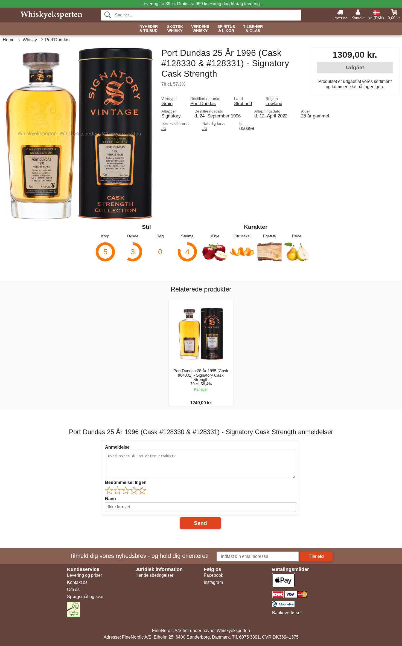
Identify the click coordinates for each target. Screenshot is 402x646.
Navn (110, 498)
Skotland (243, 103)
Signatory (171, 116)
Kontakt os (77, 582)
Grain (167, 103)
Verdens (200, 28)
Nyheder (148, 28)
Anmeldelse (117, 447)
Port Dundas (203, 103)
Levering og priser (84, 575)
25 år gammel (315, 116)
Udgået (355, 67)
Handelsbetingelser (154, 575)
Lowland (274, 103)
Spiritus (226, 28)
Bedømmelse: (126, 482)
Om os (73, 589)
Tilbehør (253, 28)
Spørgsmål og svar (85, 596)
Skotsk (175, 28)
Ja (163, 128)
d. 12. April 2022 (270, 116)
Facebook (213, 575)
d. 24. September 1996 (217, 116)
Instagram (213, 582)
